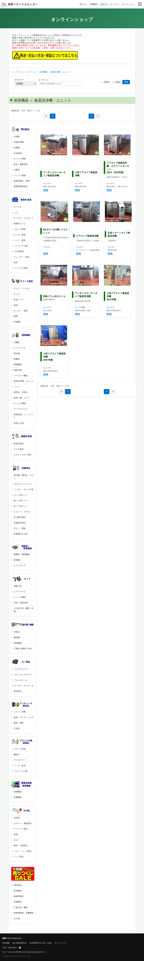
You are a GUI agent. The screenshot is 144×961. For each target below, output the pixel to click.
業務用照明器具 (21, 186)
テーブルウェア (21, 408)
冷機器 (17, 342)
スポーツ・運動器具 (23, 823)
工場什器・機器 (21, 907)
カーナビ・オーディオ (23, 685)
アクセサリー (20, 760)
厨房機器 (43, 72)
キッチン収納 (20, 234)
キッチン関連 (20, 158)
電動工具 (18, 586)
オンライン (115, 4)
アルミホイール (21, 680)
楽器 (16, 834)
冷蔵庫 (17, 136)
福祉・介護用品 (21, 845)
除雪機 (17, 560)
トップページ (17, 72)
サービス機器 (20, 403)
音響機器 (18, 797)
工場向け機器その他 (23, 648)
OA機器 (17, 321)
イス (16, 212)
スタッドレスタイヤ (23, 674)
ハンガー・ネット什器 (23, 489)
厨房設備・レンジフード (23, 416)
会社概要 (6, 943)
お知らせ (104, 4)
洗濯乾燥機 (19, 142)
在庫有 (106, 82)
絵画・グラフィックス (23, 717)
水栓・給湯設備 (21, 602)
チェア (17, 294)
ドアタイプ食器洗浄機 (87, 235)
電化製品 (18, 885)
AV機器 (17, 147)
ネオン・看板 (20, 528)
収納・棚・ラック (22, 397)
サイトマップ (60, 943)
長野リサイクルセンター (23, 4)
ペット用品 (19, 856)
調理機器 (18, 364)
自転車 (17, 817)
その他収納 (19, 251)
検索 (126, 82)
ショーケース (20, 347)
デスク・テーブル (22, 288)
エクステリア (20, 565)
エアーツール (20, 591)
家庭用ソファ (20, 223)
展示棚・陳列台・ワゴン (23, 477)
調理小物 (18, 370)
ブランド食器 (20, 748)
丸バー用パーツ (21, 506)
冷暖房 (17, 169)
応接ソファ (19, 299)
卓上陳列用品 (20, 517)
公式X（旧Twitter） (10, 947)
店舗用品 (18, 901)
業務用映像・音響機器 (23, 912)
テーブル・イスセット (23, 218)
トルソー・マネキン (23, 511)
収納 (16, 305)
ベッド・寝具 (20, 240)
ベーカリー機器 (21, 375)
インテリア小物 (21, 245)
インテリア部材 (21, 268)
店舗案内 (94, 4)
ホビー (17, 840)
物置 (16, 316)
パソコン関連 (20, 175)
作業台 (17, 631)
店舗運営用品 (20, 522)
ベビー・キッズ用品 (23, 851)
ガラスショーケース (23, 484)
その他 (17, 918)
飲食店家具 (19, 443)
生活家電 (18, 153)
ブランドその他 (21, 771)
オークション (128, 4)
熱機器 (17, 359)
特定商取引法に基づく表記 (41, 943)
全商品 (117, 82)
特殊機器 (18, 643)
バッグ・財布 (20, 765)
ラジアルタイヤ (21, 669)
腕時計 (17, 754)
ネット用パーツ (21, 495)
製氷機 (17, 353)
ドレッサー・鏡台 (22, 256)
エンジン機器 (20, 597)
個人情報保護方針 (19, 943)
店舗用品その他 (21, 533)
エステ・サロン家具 (23, 454)
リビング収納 (20, 229)
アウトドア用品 (21, 828)
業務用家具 (19, 896)
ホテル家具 (19, 449)
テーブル (18, 207)
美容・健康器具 (21, 164)
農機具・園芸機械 (22, 554)
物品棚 (17, 637)
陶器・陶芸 (19, 722)
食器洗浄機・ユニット (60, 72)
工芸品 (17, 728)
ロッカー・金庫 (21, 310)
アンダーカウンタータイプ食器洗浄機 (54, 174)
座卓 (16, 262)
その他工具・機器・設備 (23, 610)
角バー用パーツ (21, 500)
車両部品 (18, 691)
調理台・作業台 (21, 392)
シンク (17, 386)
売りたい (83, 4)
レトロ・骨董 (20, 711)
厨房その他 (19, 423)
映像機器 (18, 791)
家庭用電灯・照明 (22, 180)
